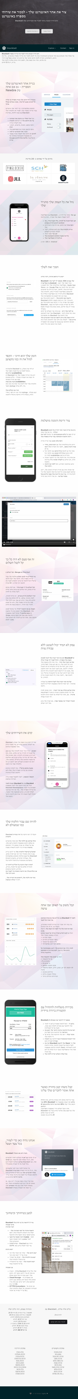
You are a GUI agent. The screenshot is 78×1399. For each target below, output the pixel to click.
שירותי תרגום (58, 1371)
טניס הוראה (58, 1365)
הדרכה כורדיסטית (20, 1358)
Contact (63, 48)
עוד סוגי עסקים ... (58, 1373)
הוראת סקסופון (20, 1365)
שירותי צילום (58, 1369)
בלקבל (44, 1393)
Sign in (71, 48)
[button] (39, 57)
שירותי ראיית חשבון (58, 1367)
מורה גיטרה (19, 1352)
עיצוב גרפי (58, 1354)
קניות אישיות (58, 1352)
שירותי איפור (58, 1358)
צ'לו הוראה (20, 1369)
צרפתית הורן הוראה (20, 1367)
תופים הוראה (20, 1363)
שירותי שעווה (58, 1363)
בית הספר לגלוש (58, 1360)
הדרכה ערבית (20, 1356)
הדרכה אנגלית (20, 1373)
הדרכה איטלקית (20, 1354)
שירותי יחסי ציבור (58, 1356)
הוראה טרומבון (20, 1371)
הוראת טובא (20, 1360)
